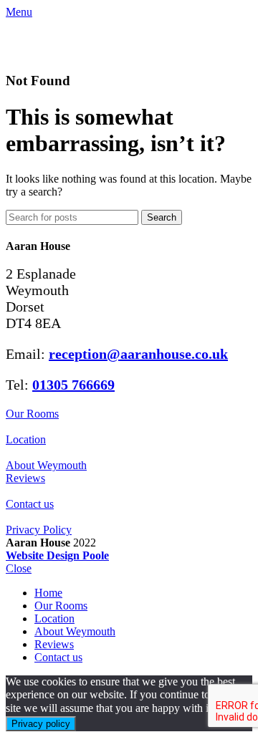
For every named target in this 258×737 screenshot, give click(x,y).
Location (26, 439)
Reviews (25, 478)
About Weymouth (46, 465)
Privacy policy (40, 723)
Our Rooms (32, 414)
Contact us (30, 504)
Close (19, 568)
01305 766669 (73, 384)
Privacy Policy (39, 530)
